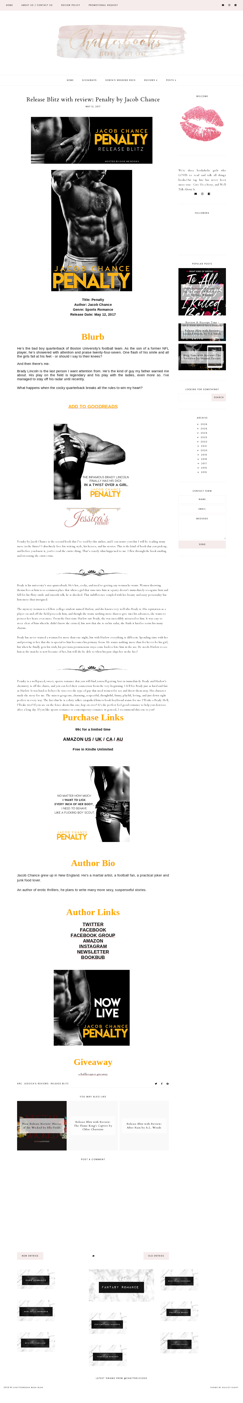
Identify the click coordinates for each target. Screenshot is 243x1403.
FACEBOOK (93, 929)
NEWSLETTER (93, 951)
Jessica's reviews (36, 1083)
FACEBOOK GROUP (93, 935)
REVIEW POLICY (70, 5)
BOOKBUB (93, 957)
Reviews (149, 80)
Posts (170, 80)
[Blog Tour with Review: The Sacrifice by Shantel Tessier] (202, 369)
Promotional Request (103, 5)
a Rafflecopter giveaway (93, 1074)
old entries (156, 1255)
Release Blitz (60, 1083)
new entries (30, 1255)
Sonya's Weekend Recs (120, 80)
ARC (19, 1083)
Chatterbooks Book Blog (28, 1387)
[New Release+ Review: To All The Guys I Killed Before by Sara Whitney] (202, 314)
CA (109, 739)
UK (98, 739)
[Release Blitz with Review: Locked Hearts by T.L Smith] (202, 340)
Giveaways (89, 80)
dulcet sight (230, 1387)
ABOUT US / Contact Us (37, 5)
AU (119, 739)
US (88, 739)
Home (9, 5)
